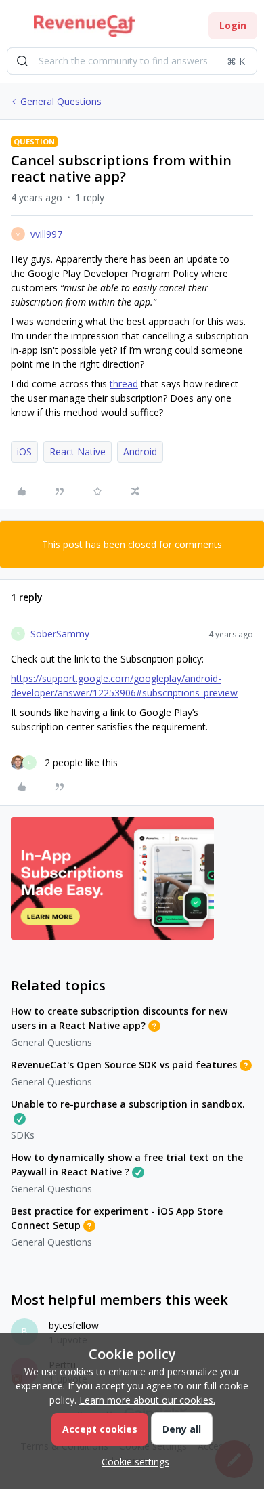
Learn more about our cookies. (147, 1399)
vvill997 (46, 234)
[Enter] (22, 61)
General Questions (61, 101)
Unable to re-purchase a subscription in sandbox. (128, 1103)
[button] (15, 28)
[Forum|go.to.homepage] (84, 26)
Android (140, 451)
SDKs (23, 1135)
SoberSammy (59, 633)
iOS (24, 451)
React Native (77, 451)
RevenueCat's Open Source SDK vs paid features (124, 1064)
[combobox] (132, 61)
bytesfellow (74, 1325)
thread (124, 383)
